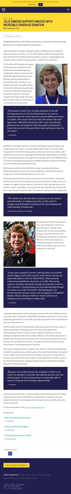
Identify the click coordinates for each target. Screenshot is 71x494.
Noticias (11, 19)
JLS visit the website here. (35, 407)
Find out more (32, 4)
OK (40, 4)
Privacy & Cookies (31, 475)
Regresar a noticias (13, 36)
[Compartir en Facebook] (10, 454)
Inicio (5, 19)
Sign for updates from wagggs (16, 465)
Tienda (22, 475)
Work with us (14, 475)
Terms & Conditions (44, 475)
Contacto (6, 475)
